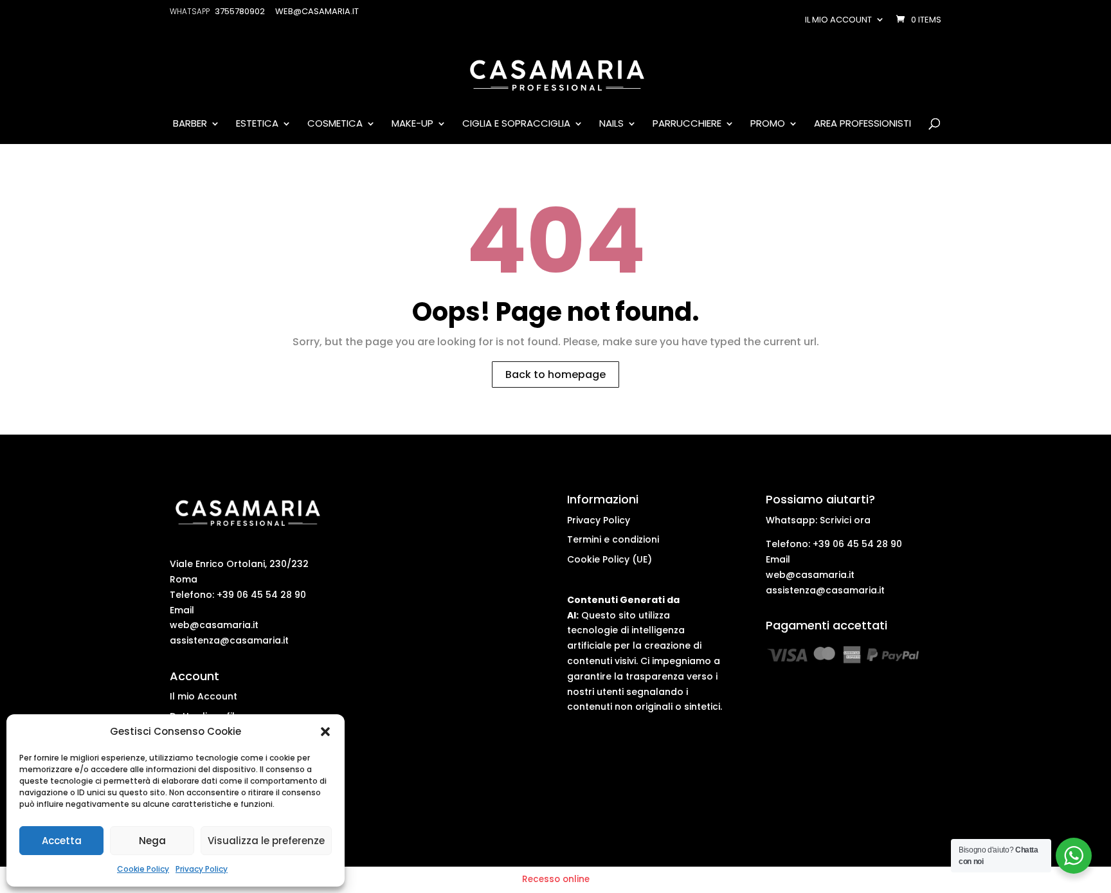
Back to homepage (555, 374)
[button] (325, 731)
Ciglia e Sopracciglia (516, 124)
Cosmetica (335, 124)
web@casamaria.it (214, 624)
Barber (190, 124)
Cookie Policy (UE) (609, 559)
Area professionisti (862, 124)
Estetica (257, 124)
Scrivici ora (845, 520)
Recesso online (556, 879)
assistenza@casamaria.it (229, 640)
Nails (611, 124)
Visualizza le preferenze (266, 840)
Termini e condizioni (613, 539)
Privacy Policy (202, 868)
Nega (152, 840)
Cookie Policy (143, 868)
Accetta (62, 840)
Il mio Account (203, 696)
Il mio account (838, 20)
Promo (767, 124)
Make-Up (412, 124)
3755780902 (240, 11)
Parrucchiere (687, 124)
